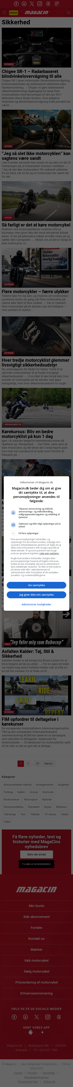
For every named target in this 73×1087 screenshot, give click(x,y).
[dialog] (36, 543)
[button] (36, 533)
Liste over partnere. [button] (49, 553)
